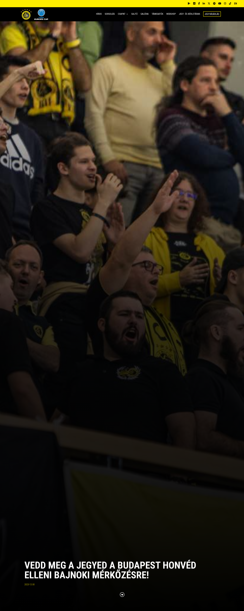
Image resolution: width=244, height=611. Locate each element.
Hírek (99, 14)
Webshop (171, 14)
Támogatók (157, 14)
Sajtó (134, 14)
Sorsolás (110, 14)
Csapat (121, 14)
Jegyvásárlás (212, 14)
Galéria (145, 14)
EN (235, 3)
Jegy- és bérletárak (189, 14)
